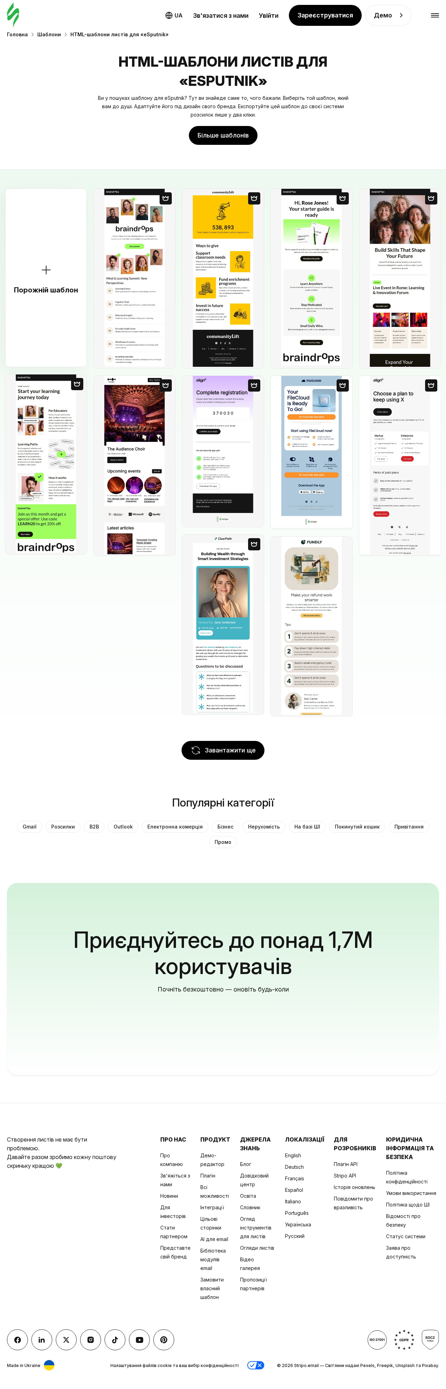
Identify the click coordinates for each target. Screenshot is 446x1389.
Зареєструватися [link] (325, 15)
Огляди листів (257, 1248)
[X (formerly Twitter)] (66, 1339)
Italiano (293, 1201)
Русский (295, 1236)
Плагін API (345, 1164)
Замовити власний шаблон (212, 1288)
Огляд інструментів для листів (255, 1227)
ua (179, 15)
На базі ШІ (307, 827)
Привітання (409, 827)
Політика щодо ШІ (408, 1205)
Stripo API (345, 1176)
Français (294, 1178)
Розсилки (63, 827)
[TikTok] (115, 1339)
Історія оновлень (354, 1187)
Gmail (30, 827)
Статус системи (405, 1236)
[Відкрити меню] (435, 15)
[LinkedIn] (41, 1339)
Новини (169, 1196)
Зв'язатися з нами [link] (220, 15)
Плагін (207, 1176)
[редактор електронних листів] (13, 15)
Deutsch (294, 1167)
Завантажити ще (230, 750)
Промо (223, 842)
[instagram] (90, 1339)
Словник (250, 1207)
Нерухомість (264, 827)
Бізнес (225, 827)
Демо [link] (383, 15)
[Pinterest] (163, 1339)
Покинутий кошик (357, 827)
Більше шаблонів (223, 135)
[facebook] (17, 1339)
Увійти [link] (268, 15)
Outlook (123, 827)
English (293, 1155)
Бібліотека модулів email (213, 1259)
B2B (94, 827)
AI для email (214, 1239)
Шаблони (49, 34)
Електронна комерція (175, 827)
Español (294, 1190)
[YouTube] (139, 1339)
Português (297, 1213)
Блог (245, 1164)
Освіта (248, 1196)
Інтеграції (212, 1207)
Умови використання (411, 1193)
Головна (17, 34)
